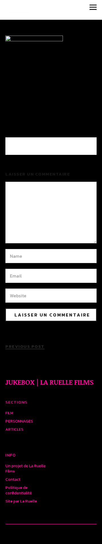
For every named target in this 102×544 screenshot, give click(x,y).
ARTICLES (14, 429)
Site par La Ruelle (21, 501)
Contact (12, 479)
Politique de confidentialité (18, 490)
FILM (9, 413)
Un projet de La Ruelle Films (25, 468)
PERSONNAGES (19, 421)
